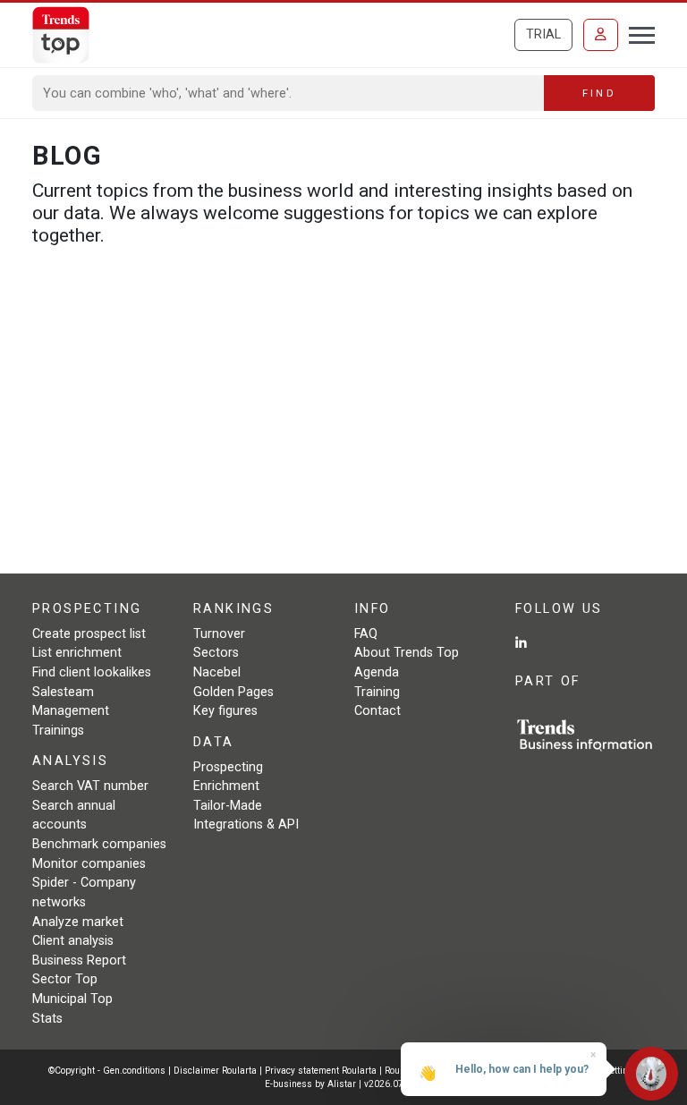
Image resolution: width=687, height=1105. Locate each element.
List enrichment (77, 652)
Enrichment (226, 786)
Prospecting (228, 767)
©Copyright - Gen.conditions (106, 1070)
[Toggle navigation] (636, 33)
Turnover (219, 634)
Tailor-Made (227, 805)
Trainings (58, 730)
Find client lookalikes (91, 672)
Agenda (376, 672)
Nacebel (217, 672)
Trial (543, 34)
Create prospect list (89, 634)
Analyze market (77, 922)
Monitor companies (89, 863)
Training (377, 692)
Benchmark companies (99, 844)
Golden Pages (233, 692)
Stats (47, 1018)
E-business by (310, 1084)
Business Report (79, 960)
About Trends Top (406, 652)
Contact (377, 710)
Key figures (225, 710)
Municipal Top (72, 999)
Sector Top (65, 979)
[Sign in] (600, 35)
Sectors (216, 652)
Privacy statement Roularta (321, 1070)
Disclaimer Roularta (215, 1070)
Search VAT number (90, 786)
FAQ (365, 634)
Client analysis (73, 940)
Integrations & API (246, 824)
